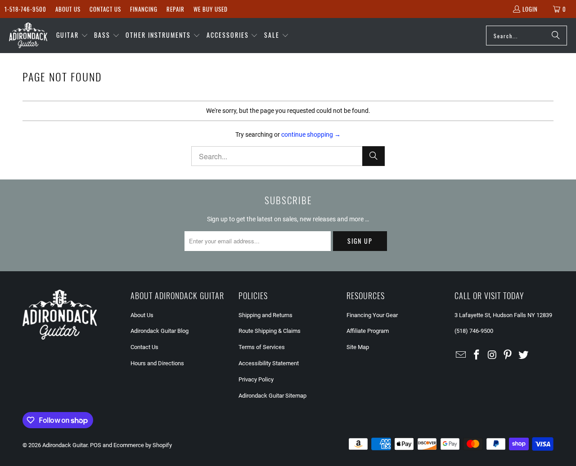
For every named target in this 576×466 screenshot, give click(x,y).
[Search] (555, 35)
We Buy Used (211, 8)
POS (95, 445)
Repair (175, 8)
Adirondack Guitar (64, 445)
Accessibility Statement (268, 363)
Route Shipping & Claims (269, 330)
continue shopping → (311, 134)
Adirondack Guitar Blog (159, 330)
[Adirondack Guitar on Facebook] (477, 355)
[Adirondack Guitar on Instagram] (492, 355)
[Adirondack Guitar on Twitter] (524, 355)
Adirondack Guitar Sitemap (272, 395)
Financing (144, 8)
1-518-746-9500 (25, 8)
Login (530, 8)
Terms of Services (261, 347)
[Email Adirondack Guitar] (461, 355)
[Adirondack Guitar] (28, 35)
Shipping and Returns (265, 315)
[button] (72, 35)
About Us (68, 8)
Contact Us (105, 8)
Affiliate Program (367, 330)
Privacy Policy (256, 379)
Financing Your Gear (372, 315)
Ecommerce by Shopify (142, 445)
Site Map (357, 347)
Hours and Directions (157, 363)
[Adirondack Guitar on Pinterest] (508, 355)
